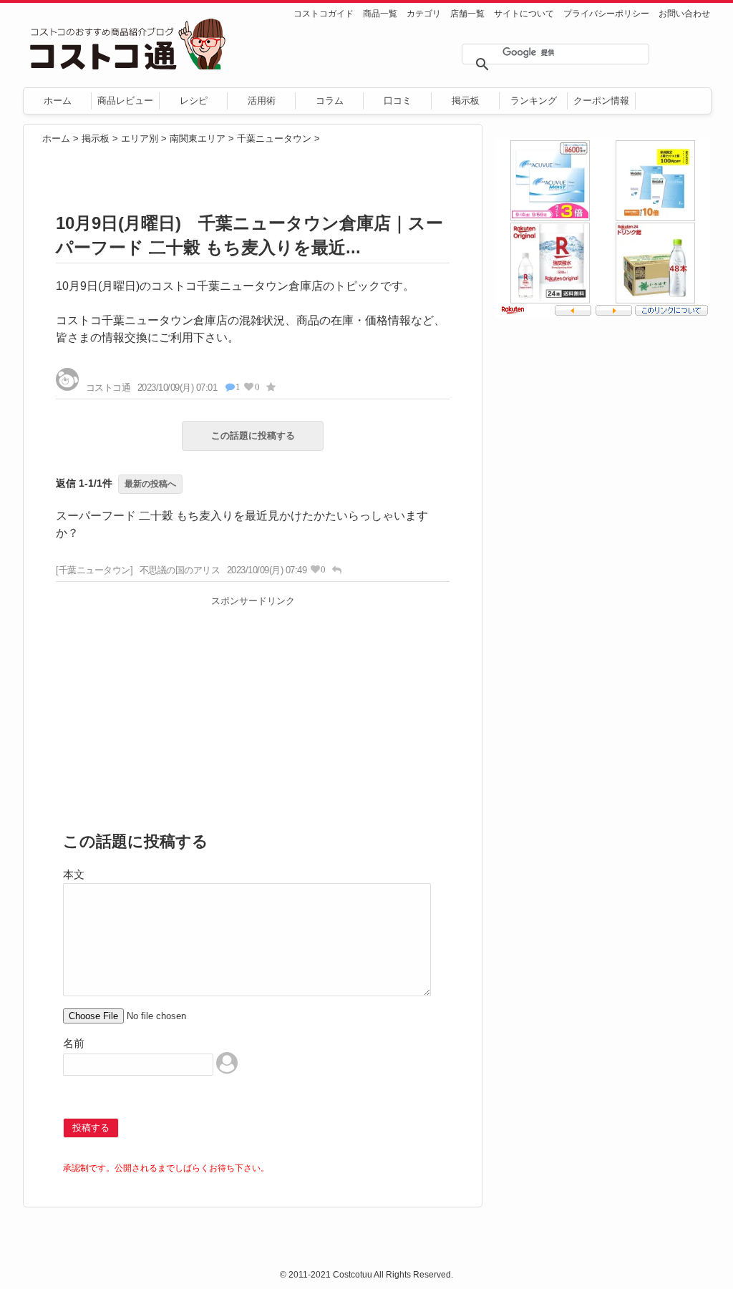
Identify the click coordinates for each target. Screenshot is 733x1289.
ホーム (58, 100)
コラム (330, 100)
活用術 (262, 100)
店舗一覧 (467, 14)
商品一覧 (380, 14)
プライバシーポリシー (606, 14)
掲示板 (466, 100)
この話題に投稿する (253, 435)
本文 (73, 874)
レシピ (194, 100)
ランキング (533, 100)
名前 (73, 1043)
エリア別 (139, 138)
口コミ (398, 100)
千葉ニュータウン (274, 138)
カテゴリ (424, 14)
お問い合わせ (684, 14)
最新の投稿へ (150, 484)
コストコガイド (323, 14)
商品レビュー (125, 100)
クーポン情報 (601, 100)
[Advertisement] (252, 712)
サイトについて (524, 14)
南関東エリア (197, 138)
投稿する (91, 1127)
